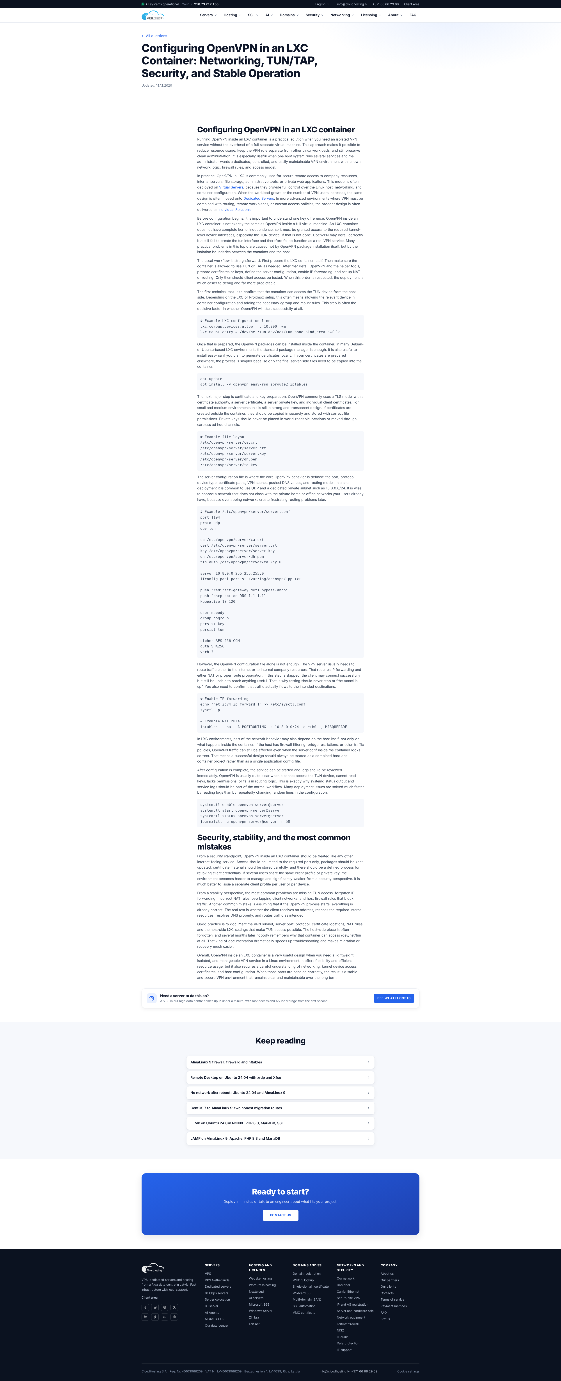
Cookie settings (408, 1371)
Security (313, 15)
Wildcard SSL (302, 1293)
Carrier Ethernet (348, 1291)
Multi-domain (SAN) (307, 1299)
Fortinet (254, 1324)
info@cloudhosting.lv (352, 4)
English (320, 4)
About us (387, 1273)
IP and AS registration (352, 1304)
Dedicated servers (218, 1286)
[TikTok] (155, 1317)
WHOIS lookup (303, 1280)
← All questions (154, 36)
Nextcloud (256, 1291)
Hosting (230, 15)
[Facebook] (145, 1307)
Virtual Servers (231, 187)
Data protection (348, 1343)
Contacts (387, 1293)
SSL (251, 15)
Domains (287, 15)
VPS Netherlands (217, 1280)
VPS (208, 1273)
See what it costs (394, 998)
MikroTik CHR (214, 1319)
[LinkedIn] (145, 1317)
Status (385, 1319)
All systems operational (162, 4)
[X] (174, 1307)
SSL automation (304, 1306)
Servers (206, 15)
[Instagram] (155, 1307)
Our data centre (216, 1325)
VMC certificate (304, 1312)
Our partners (390, 1280)
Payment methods (394, 1306)
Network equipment (351, 1317)
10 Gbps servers (216, 1293)
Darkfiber (343, 1285)
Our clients (388, 1286)
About (393, 15)
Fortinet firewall (348, 1324)
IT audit (342, 1337)
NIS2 (340, 1330)
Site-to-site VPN (348, 1298)
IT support (344, 1350)
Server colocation (217, 1299)
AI (267, 15)
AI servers (256, 1298)
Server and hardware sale (355, 1311)
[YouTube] (164, 1317)
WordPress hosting (262, 1285)
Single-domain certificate (311, 1286)
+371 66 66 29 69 (386, 4)
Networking (340, 15)
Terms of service (392, 1299)
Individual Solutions (234, 209)
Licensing (369, 15)
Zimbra (254, 1317)
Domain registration (307, 1273)
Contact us (280, 1215)
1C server (211, 1306)
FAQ (413, 15)
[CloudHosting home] (153, 15)
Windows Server (260, 1311)
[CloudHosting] (153, 1268)
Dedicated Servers (258, 198)
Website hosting (260, 1278)
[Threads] (164, 1307)
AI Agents (212, 1312)
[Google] (174, 1317)
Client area (411, 4)
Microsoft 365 (259, 1304)
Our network (346, 1278)
